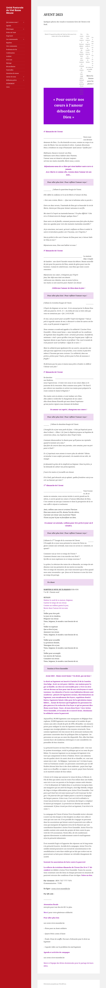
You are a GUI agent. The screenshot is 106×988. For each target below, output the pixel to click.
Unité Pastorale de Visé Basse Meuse (14, 10)
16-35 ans (9, 60)
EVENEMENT (10, 83)
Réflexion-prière (11, 80)
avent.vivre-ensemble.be (61, 889)
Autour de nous (11, 77)
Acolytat (8, 56)
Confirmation (10, 53)
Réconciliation (10, 66)
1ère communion (11, 46)
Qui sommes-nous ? (12, 22)
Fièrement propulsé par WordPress (55, 984)
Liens (8, 87)
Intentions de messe (12, 73)
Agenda (8, 26)
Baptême (9, 43)
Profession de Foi (11, 49)
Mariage (9, 63)
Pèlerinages (10, 29)
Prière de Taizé (11, 32)
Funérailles (9, 70)
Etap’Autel (9, 36)
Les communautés (12, 39)
